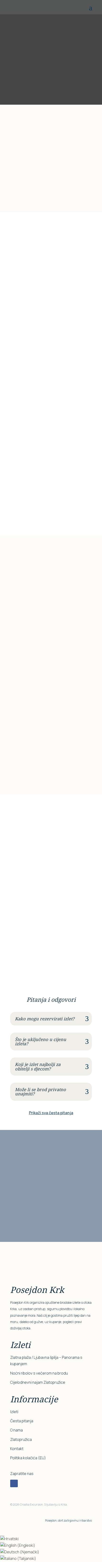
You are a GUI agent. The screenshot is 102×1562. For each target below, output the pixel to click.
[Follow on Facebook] (14, 1483)
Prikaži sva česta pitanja (51, 1112)
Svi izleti (17, 253)
